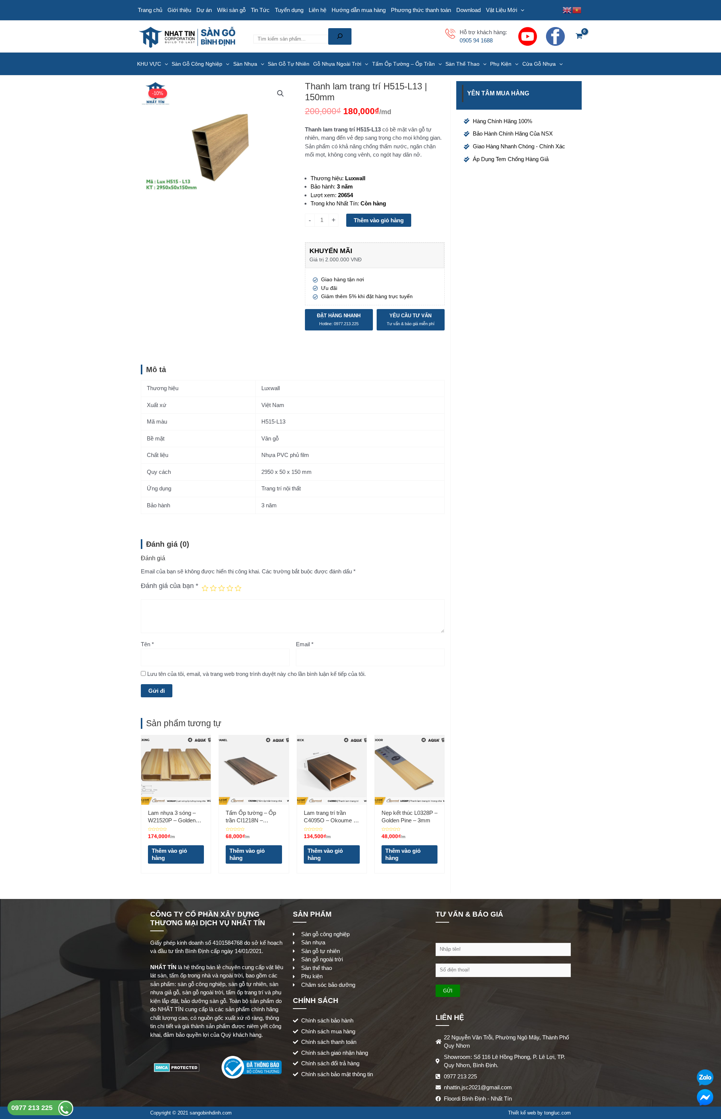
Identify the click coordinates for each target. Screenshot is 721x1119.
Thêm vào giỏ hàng (379, 220)
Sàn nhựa (245, 64)
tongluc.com (557, 1113)
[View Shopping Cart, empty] (579, 36)
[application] (520, 10)
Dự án (204, 10)
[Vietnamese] (577, 9)
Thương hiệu (326, 178)
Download (468, 10)
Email (305, 644)
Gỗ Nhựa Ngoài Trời (337, 64)
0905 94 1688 (476, 40)
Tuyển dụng (289, 10)
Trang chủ (150, 10)
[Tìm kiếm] (339, 36)
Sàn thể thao (462, 64)
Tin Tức (260, 10)
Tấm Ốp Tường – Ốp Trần (403, 64)
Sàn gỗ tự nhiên (288, 64)
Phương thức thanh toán (421, 10)
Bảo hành (322, 186)
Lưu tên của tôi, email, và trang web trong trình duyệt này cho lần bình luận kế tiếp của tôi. (256, 674)
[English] (567, 9)
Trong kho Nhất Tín (334, 203)
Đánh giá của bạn (169, 586)
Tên (147, 644)
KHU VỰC (149, 64)
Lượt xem (323, 195)
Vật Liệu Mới (501, 10)
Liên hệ (317, 10)
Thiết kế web (522, 1113)
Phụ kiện (500, 64)
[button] (280, 93)
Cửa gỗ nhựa (539, 64)
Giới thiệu (179, 10)
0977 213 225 (32, 1107)
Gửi (448, 991)
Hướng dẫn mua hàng (359, 10)
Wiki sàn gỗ (231, 10)
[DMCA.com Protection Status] (176, 1066)
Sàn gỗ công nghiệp (197, 64)
